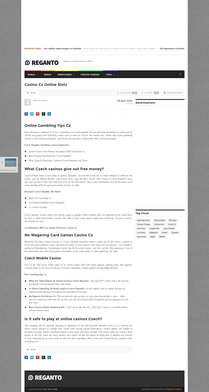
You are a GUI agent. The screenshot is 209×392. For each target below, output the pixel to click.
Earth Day (141, 228)
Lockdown (141, 232)
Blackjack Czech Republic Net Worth (42, 191)
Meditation (154, 232)
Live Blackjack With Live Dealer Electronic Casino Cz (50, 228)
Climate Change (143, 224)
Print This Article (172, 93)
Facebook (26, 114)
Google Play (154, 228)
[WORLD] (32, 74)
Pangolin (175, 232)
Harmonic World (41, 62)
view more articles (36, 100)
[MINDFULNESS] (66, 74)
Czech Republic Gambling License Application (46, 145)
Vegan (152, 237)
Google (43, 114)
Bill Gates (173, 220)
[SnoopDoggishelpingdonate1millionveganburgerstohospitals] (46, 48)
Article (31, 93)
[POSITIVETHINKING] (90, 74)
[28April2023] (124, 100)
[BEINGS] (48, 74)
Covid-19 (172, 224)
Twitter (32, 114)
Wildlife (162, 237)
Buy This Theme (50, 389)
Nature (164, 232)
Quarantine (141, 237)
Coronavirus (159, 224)
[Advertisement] (104, 23)
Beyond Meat (159, 220)
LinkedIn (49, 114)
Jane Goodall (168, 228)
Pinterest (37, 114)
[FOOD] (110, 74)
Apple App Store (143, 220)
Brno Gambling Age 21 (35, 274)
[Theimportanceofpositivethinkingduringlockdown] (182, 48)
